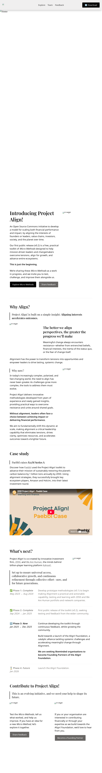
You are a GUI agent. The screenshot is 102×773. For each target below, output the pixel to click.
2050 (17, 561)
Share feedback (48, 284)
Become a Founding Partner (70, 738)
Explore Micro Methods (23, 284)
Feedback (59, 5)
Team (50, 5)
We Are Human (34, 561)
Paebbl (27, 467)
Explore (41, 5)
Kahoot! (47, 565)
